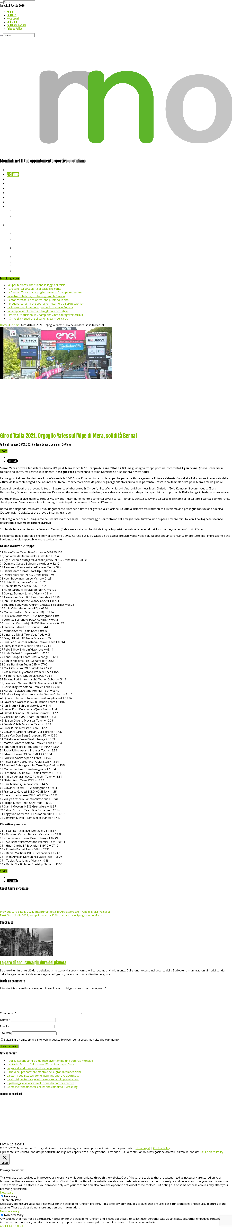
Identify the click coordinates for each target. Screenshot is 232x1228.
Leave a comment (51, 444)
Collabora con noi (16, 25)
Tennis (18, 215)
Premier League (25, 238)
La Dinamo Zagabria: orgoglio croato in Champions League (44, 292)
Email (4, 1026)
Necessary (10, 1196)
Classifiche (14, 224)
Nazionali (13, 183)
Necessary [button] (6, 1192)
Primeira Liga (23, 261)
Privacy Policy (14, 28)
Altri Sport (14, 179)
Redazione (12, 22)
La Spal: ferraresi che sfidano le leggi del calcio (36, 285)
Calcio (11, 201)
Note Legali (13, 18)
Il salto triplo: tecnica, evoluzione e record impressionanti (43, 1079)
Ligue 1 (19, 252)
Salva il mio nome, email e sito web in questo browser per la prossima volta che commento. (61, 1039)
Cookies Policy (214, 1152)
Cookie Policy (161, 1148)
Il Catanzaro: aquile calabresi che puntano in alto (38, 300)
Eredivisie (21, 257)
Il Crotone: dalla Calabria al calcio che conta (34, 289)
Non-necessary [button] (9, 1211)
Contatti (11, 15)
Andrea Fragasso (9, 444)
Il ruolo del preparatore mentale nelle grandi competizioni (44, 1072)
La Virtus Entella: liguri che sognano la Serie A (36, 296)
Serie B (19, 234)
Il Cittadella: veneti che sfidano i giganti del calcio (37, 318)
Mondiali (13, 188)
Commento (8, 1013)
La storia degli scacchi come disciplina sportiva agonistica (43, 1075)
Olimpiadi (13, 197)
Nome (5, 1020)
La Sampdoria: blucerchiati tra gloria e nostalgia (37, 311)
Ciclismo (13, 174)
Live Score (14, 206)
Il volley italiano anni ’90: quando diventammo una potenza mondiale (50, 1061)
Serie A (19, 229)
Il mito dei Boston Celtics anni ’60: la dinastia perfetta (40, 1064)
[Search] (1, 2)
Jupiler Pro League (27, 270)
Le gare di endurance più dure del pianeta (33, 962)
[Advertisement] (116, 405)
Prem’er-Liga (23, 266)
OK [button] (202, 1152)
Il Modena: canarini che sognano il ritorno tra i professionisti (45, 303)
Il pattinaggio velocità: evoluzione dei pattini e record (40, 1083)
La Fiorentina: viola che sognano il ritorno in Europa (40, 307)
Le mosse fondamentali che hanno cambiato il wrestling (42, 1087)
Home (10, 11)
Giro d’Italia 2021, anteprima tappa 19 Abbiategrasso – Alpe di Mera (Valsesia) (55, 912)
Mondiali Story (17, 192)
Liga (16, 243)
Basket (19, 220)
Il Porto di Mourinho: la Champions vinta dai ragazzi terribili (45, 315)
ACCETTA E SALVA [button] (11, 1226)
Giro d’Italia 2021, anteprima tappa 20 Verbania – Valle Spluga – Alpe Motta (51, 915)
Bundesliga (21, 247)
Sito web (5, 1033)
